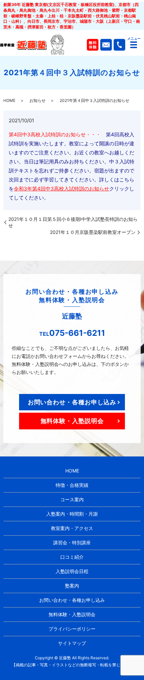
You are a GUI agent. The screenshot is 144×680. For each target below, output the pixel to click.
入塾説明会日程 (72, 571)
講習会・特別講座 (72, 542)
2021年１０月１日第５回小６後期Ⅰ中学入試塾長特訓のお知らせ (73, 222)
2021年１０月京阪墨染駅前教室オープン (93, 232)
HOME (9, 100)
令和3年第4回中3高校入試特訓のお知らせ (61, 188)
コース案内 (72, 499)
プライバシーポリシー (72, 629)
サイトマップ (72, 643)
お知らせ (37, 100)
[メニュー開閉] (133, 44)
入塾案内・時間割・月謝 (72, 514)
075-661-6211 (77, 333)
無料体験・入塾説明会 (72, 420)
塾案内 (72, 585)
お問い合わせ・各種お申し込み (72, 402)
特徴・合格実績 (72, 485)
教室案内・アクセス (72, 528)
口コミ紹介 (72, 557)
